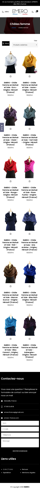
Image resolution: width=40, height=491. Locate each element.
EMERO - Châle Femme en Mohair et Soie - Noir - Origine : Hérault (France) (10, 245)
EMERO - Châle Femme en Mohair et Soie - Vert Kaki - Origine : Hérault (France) (29, 140)
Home (14, 28)
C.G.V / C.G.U (8, 469)
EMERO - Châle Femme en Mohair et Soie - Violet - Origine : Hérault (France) (10, 140)
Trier (35, 41)
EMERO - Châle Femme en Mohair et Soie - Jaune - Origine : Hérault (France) (29, 87)
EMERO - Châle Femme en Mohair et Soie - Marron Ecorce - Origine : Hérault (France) (10, 297)
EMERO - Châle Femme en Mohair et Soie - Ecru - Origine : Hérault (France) (10, 87)
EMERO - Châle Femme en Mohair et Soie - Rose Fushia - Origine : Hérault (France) (29, 192)
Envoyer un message (20, 451)
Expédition (7, 472)
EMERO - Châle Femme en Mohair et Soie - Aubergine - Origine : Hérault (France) (29, 351)
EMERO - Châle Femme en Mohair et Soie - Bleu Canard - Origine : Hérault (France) (10, 350)
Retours (25, 469)
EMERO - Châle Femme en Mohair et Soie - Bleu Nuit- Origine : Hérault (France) (29, 297)
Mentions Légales (28, 472)
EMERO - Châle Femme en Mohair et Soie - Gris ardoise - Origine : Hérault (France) (29, 245)
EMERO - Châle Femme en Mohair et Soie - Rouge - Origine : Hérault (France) (10, 192)
